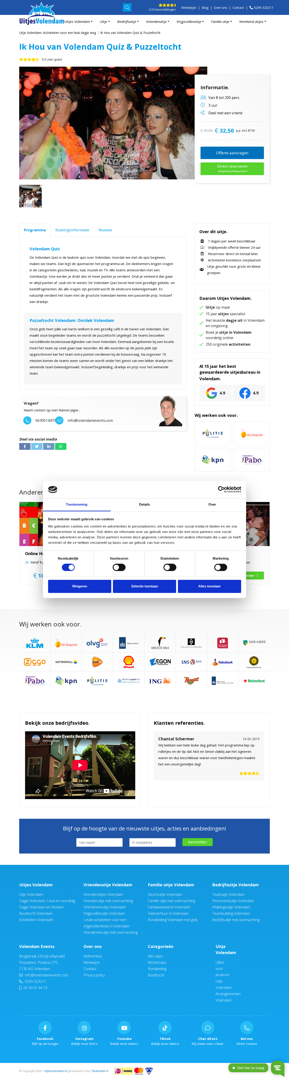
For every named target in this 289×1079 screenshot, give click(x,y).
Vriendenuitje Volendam (108, 884)
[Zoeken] (127, 7)
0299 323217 (35, 981)
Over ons (220, 7)
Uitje (103, 21)
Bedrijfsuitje (126, 21)
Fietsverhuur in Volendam (168, 913)
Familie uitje (220, 21)
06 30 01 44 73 (35, 987)
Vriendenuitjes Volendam (103, 894)
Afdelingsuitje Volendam (231, 907)
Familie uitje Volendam (171, 884)
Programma (35, 230)
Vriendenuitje (156, 21)
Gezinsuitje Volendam (165, 894)
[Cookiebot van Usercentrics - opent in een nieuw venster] (221, 489)
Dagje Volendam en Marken (41, 907)
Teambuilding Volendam (231, 913)
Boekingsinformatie (72, 230)
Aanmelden (197, 842)
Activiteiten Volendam (36, 919)
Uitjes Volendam (77, 21)
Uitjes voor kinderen (222, 968)
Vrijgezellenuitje (189, 21)
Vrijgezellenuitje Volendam (104, 913)
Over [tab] (212, 504)
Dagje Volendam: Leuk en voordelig (47, 900)
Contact (238, 7)
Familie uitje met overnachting (171, 900)
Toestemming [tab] (76, 504)
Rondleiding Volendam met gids (173, 919)
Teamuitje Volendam (228, 894)
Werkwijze (188, 7)
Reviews (105, 230)
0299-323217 (263, 7)
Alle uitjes (155, 956)
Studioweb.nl (100, 1071)
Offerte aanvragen (232, 152)
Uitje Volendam (31, 894)
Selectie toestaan (144, 586)
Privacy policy (94, 975)
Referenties (93, 956)
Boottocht (156, 975)
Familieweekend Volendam (169, 907)
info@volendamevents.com (46, 975)
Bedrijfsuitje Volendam (235, 884)
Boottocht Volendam (36, 913)
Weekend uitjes (251, 21)
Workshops (157, 962)
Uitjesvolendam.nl (55, 1071)
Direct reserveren (232, 168)
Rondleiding (157, 968)
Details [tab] (144, 504)
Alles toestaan (209, 586)
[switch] (119, 567)
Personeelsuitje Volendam (233, 900)
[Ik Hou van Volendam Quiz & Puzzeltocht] (113, 123)
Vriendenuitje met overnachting (108, 900)
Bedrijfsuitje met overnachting (236, 919)
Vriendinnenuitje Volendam (105, 907)
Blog (205, 7)
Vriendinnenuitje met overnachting (111, 932)
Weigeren (79, 586)
